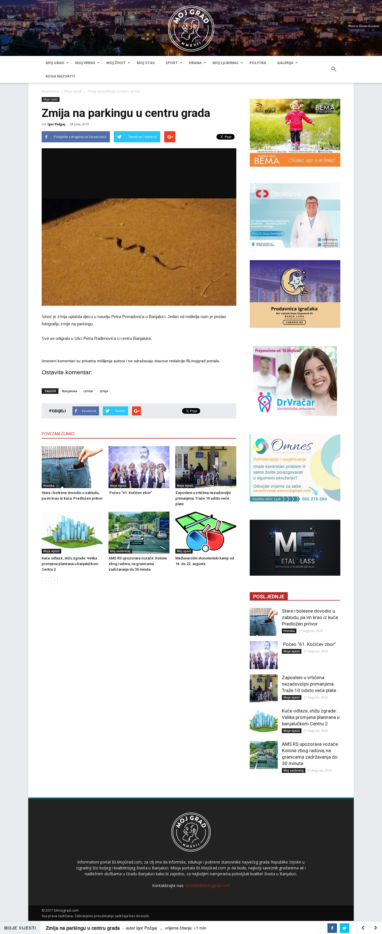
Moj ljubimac (226, 62)
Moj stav (146, 62)
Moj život (116, 62)
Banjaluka (69, 391)
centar (88, 391)
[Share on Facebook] (332, 928)
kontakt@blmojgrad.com (207, 885)
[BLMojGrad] (191, 26)
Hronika (49, 486)
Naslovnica (50, 91)
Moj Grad (55, 62)
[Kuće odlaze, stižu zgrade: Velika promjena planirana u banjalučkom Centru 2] (72, 533)
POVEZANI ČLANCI (58, 434)
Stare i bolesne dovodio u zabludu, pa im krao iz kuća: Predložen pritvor (310, 617)
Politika (257, 62)
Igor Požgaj (56, 124)
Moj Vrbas (85, 62)
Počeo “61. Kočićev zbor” (130, 493)
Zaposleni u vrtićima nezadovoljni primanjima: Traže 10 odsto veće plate (203, 498)
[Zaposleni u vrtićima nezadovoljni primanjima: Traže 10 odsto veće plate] (205, 467)
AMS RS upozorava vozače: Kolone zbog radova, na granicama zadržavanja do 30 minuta (138, 563)
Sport (172, 62)
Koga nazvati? (60, 76)
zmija (104, 391)
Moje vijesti (73, 91)
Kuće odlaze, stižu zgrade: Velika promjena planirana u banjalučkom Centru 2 (70, 563)
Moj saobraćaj (120, 551)
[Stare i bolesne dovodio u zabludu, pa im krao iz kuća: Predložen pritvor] (72, 467)
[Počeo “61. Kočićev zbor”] (139, 467)
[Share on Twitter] (344, 928)
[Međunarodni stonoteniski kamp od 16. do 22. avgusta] (205, 533)
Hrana (195, 62)
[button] (333, 69)
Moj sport (184, 551)
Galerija (285, 62)
